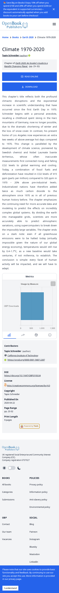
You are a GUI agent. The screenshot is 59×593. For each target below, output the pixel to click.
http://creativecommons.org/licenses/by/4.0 (28, 385)
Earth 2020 (27, 37)
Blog (32, 524)
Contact (6, 524)
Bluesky (33, 546)
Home (5, 37)
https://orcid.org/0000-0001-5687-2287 (26, 359)
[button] (54, 9)
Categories (7, 491)
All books (6, 484)
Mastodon (35, 554)
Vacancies (7, 539)
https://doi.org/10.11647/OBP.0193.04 (22, 375)
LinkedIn (34, 561)
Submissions (8, 499)
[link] (15, 24)
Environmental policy (40, 506)
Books (15, 37)
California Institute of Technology (23, 355)
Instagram (35, 539)
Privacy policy (36, 484)
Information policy (39, 491)
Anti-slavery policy (38, 499)
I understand (10, 588)
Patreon (33, 531)
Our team (6, 531)
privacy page (15, 578)
